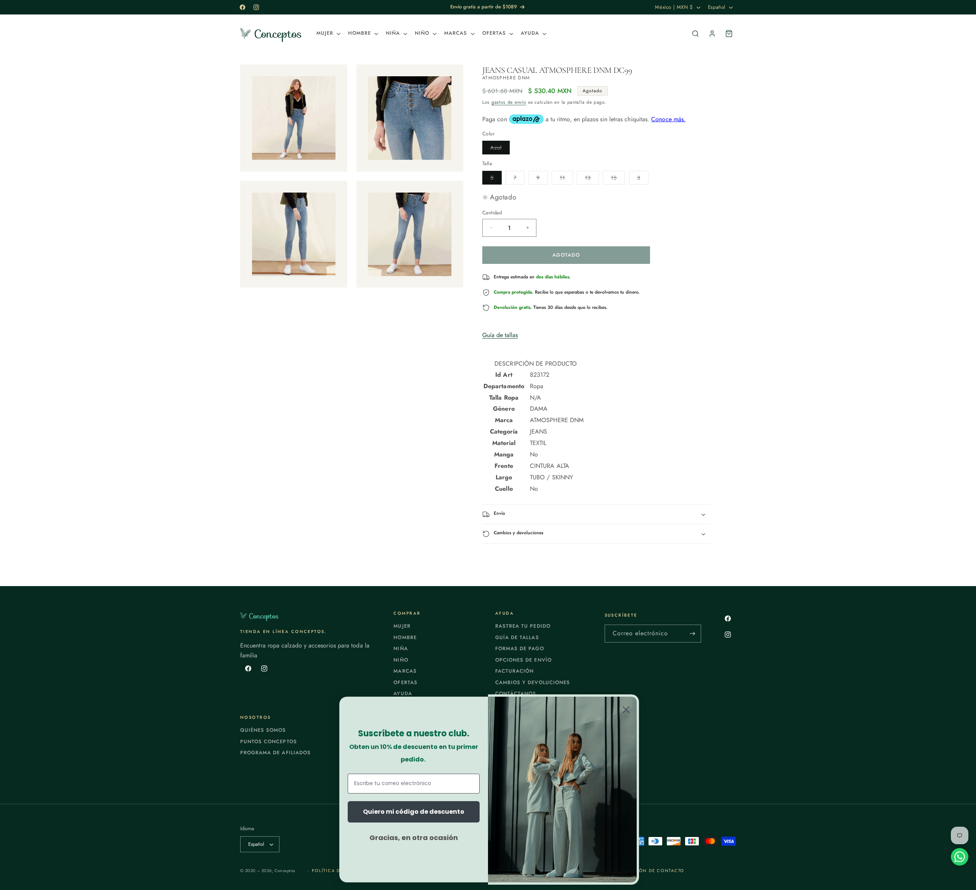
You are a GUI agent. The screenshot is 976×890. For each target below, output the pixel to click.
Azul (500, 148)
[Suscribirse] (692, 634)
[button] (328, 33)
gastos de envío (509, 102)
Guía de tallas (500, 335)
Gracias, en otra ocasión (413, 837)
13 (592, 179)
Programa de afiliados (275, 752)
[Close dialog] (626, 709)
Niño (400, 659)
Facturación (514, 671)
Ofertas (405, 682)
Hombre (404, 637)
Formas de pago (519, 648)
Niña (400, 648)
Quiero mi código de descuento (413, 811)
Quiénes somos (263, 730)
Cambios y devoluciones (532, 682)
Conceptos (284, 871)
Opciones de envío (523, 659)
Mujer (401, 626)
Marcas (404, 671)
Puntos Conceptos (268, 741)
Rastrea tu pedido (523, 626)
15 (618, 179)
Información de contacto (647, 871)
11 (566, 179)
